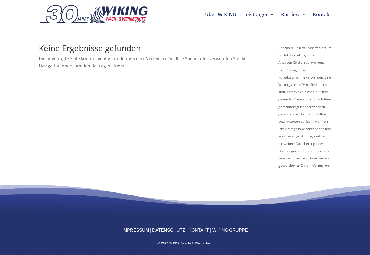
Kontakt (322, 15)
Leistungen (256, 15)
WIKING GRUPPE (229, 230)
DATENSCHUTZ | (169, 230)
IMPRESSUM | (136, 230)
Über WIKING (220, 15)
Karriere (290, 15)
